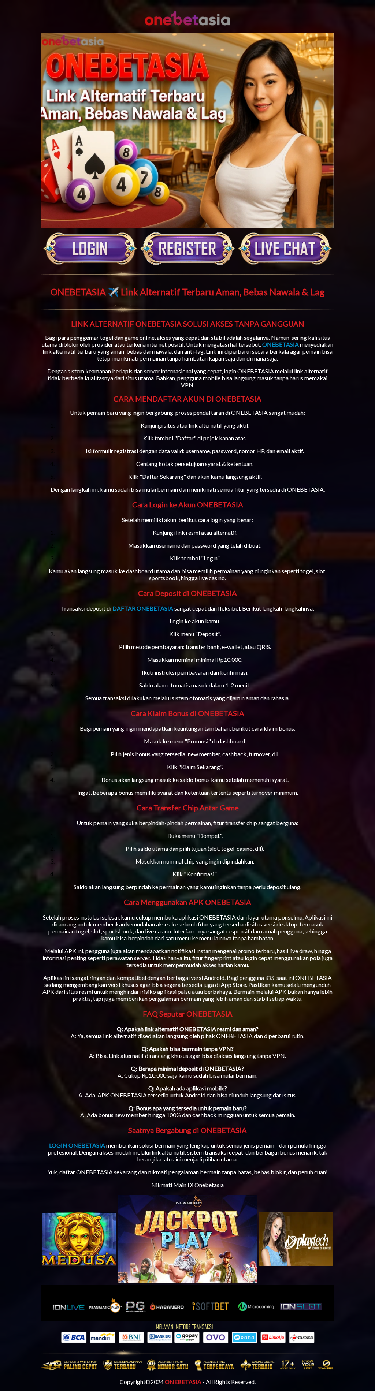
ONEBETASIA (280, 344)
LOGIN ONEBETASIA (77, 1145)
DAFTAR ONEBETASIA (142, 608)
